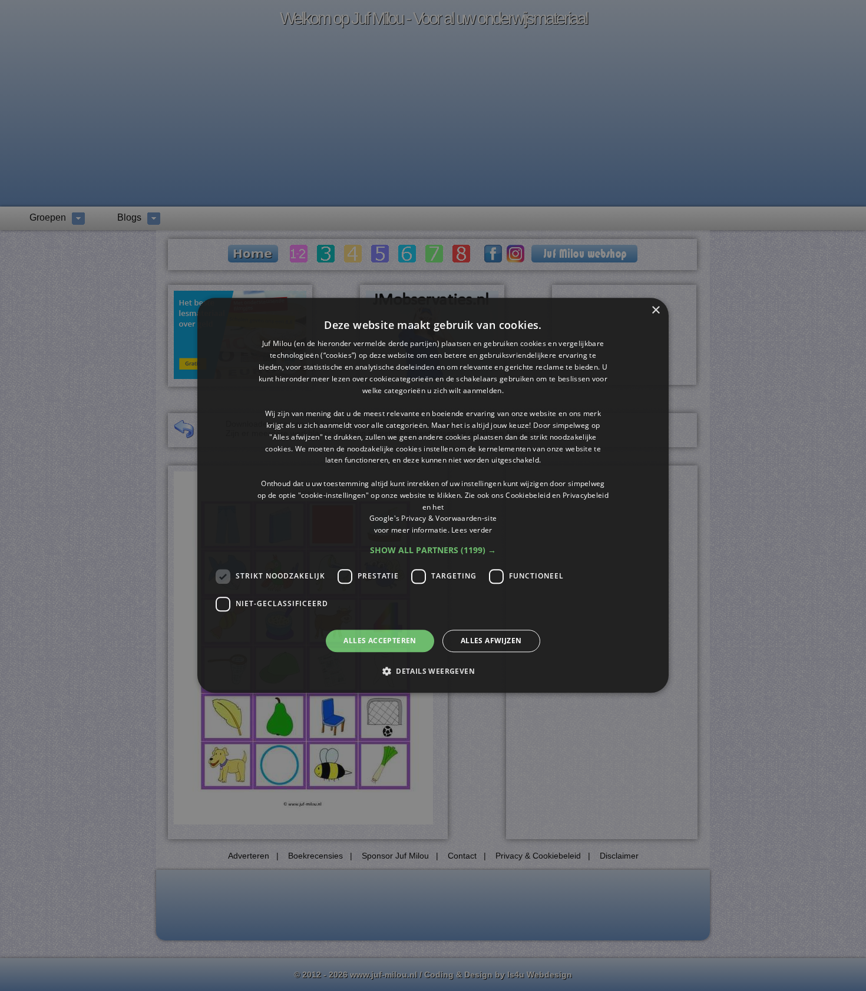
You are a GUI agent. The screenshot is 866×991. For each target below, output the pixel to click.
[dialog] (433, 495)
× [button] (655, 310)
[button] (433, 550)
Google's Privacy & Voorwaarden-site (433, 519)
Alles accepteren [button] (379, 641)
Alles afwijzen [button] (491, 641)
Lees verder (471, 530)
